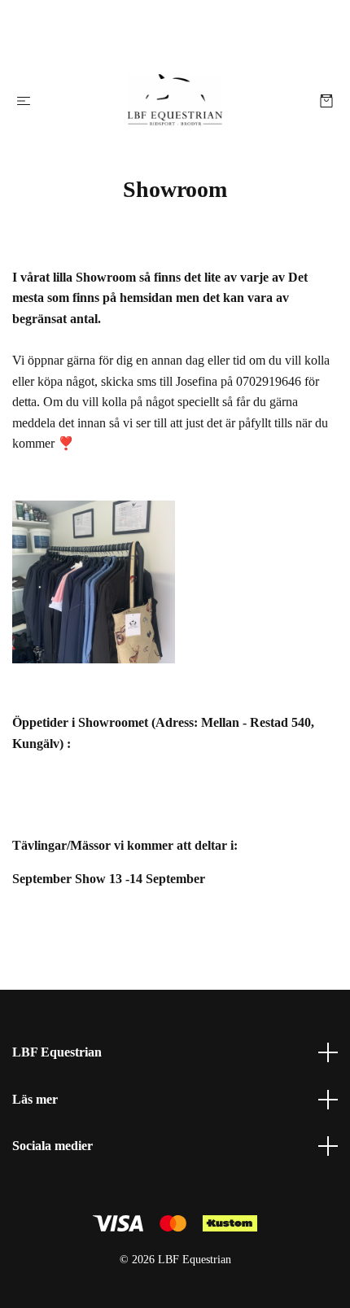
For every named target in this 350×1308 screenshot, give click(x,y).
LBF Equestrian (57, 1052)
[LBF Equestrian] (174, 100)
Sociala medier (52, 1146)
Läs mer (35, 1099)
